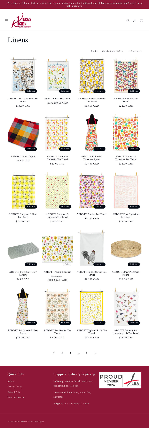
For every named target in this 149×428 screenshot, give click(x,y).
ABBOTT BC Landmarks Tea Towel (23, 100)
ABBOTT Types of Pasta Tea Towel (92, 332)
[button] (6, 20)
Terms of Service (16, 397)
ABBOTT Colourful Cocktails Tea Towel (57, 158)
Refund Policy (15, 392)
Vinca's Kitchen (21, 422)
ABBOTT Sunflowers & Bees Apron (23, 332)
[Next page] (95, 353)
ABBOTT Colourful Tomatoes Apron (91, 158)
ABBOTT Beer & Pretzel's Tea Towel (91, 100)
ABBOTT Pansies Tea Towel (92, 214)
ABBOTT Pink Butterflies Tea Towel (125, 215)
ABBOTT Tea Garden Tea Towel (57, 332)
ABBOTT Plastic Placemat (57, 272)
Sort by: (94, 51)
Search (11, 381)
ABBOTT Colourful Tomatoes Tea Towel (126, 158)
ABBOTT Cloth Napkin (23, 156)
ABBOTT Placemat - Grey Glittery (23, 273)
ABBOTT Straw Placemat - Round (126, 273)
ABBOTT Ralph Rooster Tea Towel (92, 273)
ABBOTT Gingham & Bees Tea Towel (23, 215)
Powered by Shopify (36, 422)
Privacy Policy (15, 387)
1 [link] (54, 353)
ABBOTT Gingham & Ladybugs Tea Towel (57, 215)
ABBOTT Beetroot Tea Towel (126, 100)
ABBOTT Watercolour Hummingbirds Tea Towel (126, 332)
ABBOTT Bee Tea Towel (57, 98)
